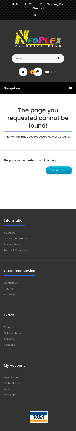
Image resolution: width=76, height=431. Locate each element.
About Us (9, 233)
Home (10, 137)
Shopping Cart (55, 4)
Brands (8, 327)
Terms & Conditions (16, 250)
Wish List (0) (36, 4)
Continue (59, 170)
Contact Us (11, 283)
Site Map (9, 294)
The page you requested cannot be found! (43, 137)
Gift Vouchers (12, 333)
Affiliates (9, 339)
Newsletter (11, 395)
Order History (12, 383)
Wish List (9, 389)
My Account (19, 4)
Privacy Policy (12, 244)
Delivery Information (16, 238)
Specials (9, 345)
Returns (8, 289)
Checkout (38, 8)
